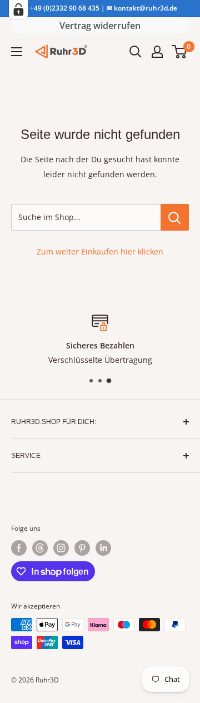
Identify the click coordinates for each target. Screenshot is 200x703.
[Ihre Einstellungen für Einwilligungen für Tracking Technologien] (18, 9)
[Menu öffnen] (16, 51)
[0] (180, 51)
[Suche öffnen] (135, 52)
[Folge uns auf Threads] (40, 548)
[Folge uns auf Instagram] (61, 548)
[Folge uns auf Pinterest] (82, 548)
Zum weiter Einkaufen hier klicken (100, 251)
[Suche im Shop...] (175, 217)
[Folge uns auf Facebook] (19, 548)
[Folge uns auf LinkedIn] (103, 548)
